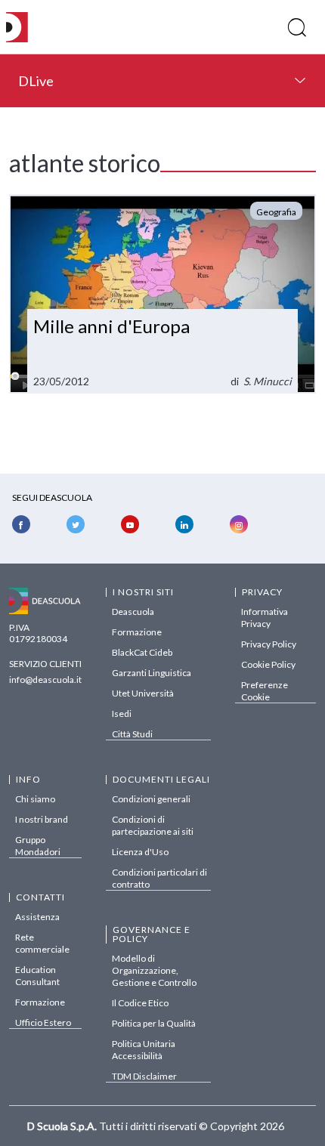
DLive (36, 81)
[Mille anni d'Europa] (162, 294)
